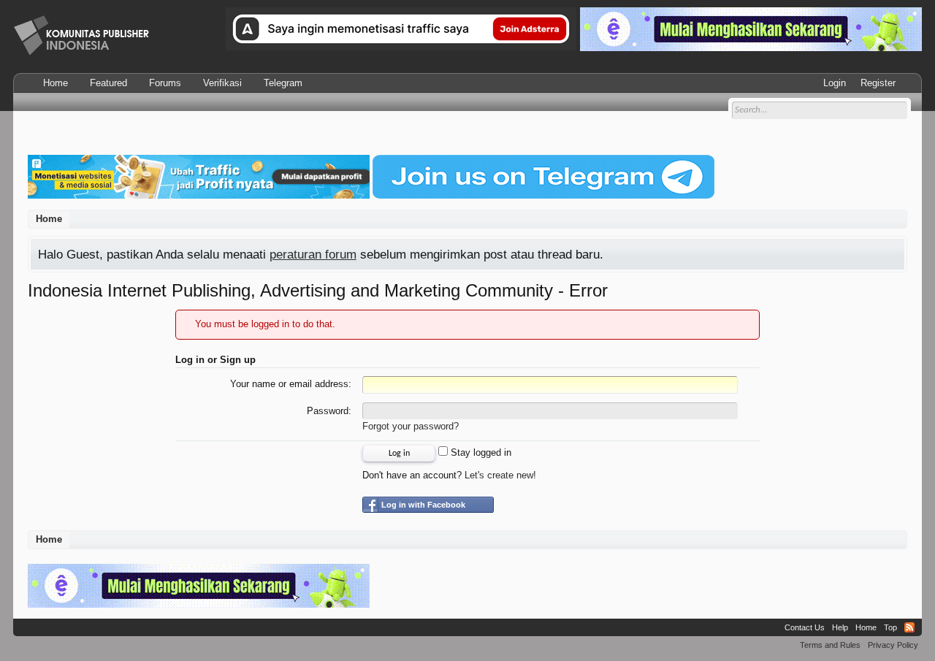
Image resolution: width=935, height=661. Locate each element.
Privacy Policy (893, 645)
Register (878, 82)
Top (890, 627)
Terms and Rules (830, 645)
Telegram (283, 82)
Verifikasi (222, 82)
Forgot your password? (410, 426)
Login (834, 82)
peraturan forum (313, 254)
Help (840, 627)
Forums (165, 82)
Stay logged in (479, 452)
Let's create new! (500, 475)
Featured (108, 82)
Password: (329, 410)
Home (55, 82)
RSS (909, 627)
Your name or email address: (290, 383)
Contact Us (805, 627)
